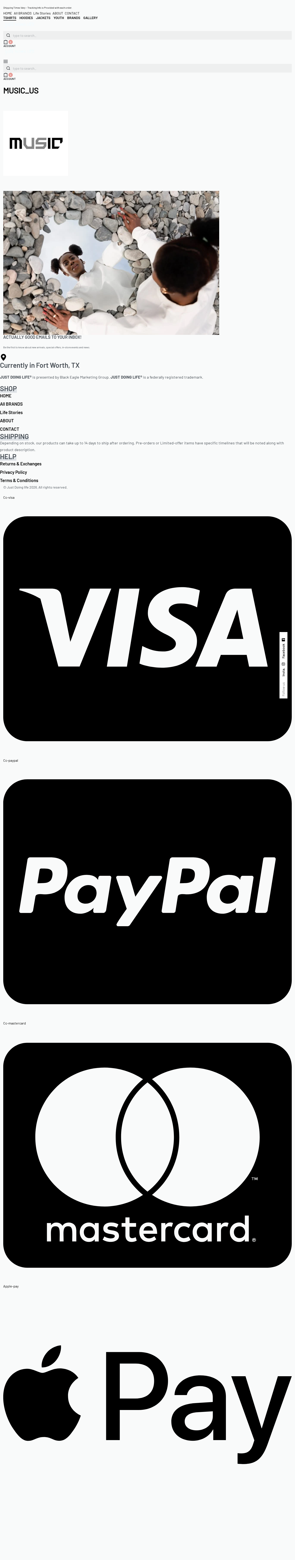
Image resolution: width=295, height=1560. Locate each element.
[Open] (5, 61)
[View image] (35, 142)
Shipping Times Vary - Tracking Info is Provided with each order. (37, 7)
